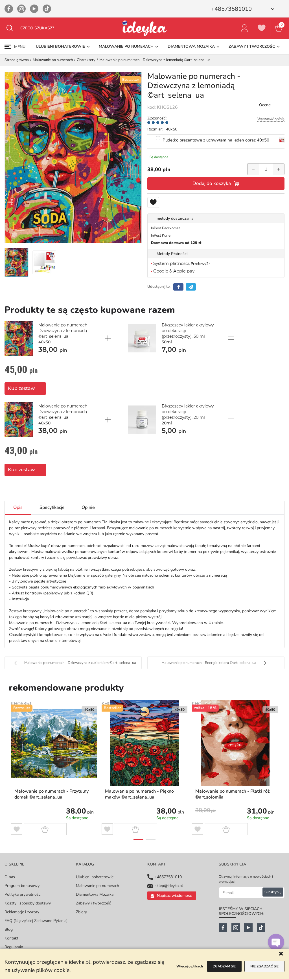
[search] (10, 28)
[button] (138, 839)
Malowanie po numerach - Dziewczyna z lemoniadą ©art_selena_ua (64, 333)
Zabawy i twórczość (93, 903)
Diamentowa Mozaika (94, 894)
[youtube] (34, 9)
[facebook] (9, 9)
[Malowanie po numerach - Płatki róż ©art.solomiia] (235, 743)
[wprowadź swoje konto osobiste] (244, 28)
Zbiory (81, 912)
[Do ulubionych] (153, 202)
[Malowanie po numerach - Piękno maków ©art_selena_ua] (145, 743)
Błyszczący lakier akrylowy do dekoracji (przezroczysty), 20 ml (188, 415)
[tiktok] (47, 9)
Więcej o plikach (189, 966)
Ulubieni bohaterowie (94, 877)
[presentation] (20, 770)
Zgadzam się (224, 966)
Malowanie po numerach (97, 885)
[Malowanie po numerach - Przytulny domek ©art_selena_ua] (54, 743)
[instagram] (21, 9)
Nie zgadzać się (264, 966)
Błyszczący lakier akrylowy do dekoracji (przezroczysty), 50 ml (188, 333)
